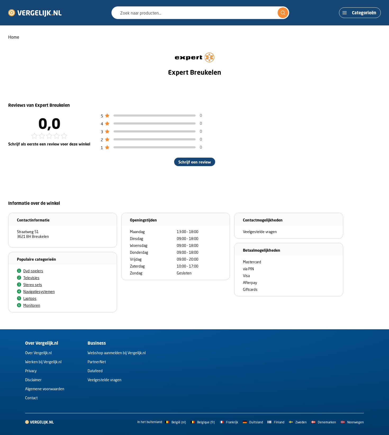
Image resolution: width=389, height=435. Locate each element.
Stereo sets (32, 284)
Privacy (31, 371)
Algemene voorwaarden (44, 389)
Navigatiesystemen (39, 291)
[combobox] (200, 12)
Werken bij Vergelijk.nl (43, 361)
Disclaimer (33, 380)
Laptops (30, 298)
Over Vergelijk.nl (38, 352)
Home (13, 36)
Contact (31, 398)
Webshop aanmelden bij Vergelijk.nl (117, 352)
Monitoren (31, 305)
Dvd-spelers (33, 271)
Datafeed (95, 371)
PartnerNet (97, 361)
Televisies (31, 278)
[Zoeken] (283, 12)
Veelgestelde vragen (104, 380)
